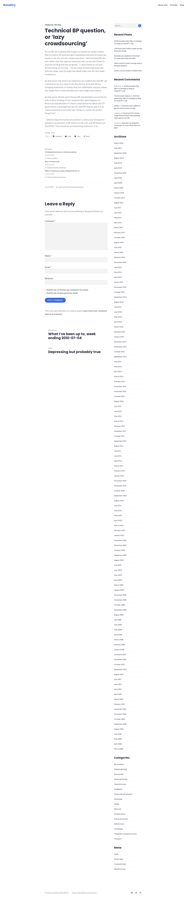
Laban (116, 106)
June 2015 (118, 267)
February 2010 (119, 530)
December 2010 (120, 481)
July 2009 (117, 565)
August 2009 (119, 560)
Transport (118, 839)
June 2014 (118, 312)
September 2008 (120, 610)
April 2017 (118, 222)
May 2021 (118, 148)
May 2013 (118, 366)
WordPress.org (119, 869)
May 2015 (118, 272)
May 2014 (118, 317)
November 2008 (120, 600)
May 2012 (118, 416)
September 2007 (120, 669)
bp (57, 187)
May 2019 (118, 163)
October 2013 (119, 352)
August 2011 (119, 446)
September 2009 (120, 555)
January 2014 (119, 337)
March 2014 (118, 327)
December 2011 (120, 431)
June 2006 (118, 734)
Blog (182, 5)
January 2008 (119, 649)
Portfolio (173, 5)
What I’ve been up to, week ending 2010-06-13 (62, 171)
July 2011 (117, 451)
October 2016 (119, 237)
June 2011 (118, 456)
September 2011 (120, 441)
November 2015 (120, 262)
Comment (50, 221)
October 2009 (119, 550)
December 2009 (120, 540)
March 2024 (118, 143)
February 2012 (119, 426)
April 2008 (118, 635)
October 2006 (119, 719)
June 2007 (118, 684)
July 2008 (117, 620)
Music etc (117, 809)
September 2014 (120, 297)
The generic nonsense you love (125, 834)
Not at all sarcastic (121, 819)
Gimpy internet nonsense (123, 794)
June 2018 (118, 178)
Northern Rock (119, 814)
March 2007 (118, 699)
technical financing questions (73, 187)
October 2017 (119, 198)
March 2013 (118, 376)
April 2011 (118, 461)
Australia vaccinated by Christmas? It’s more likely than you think (127, 125)
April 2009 (118, 580)
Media (116, 804)
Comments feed (120, 864)
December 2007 (120, 654)
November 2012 (120, 391)
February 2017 (119, 232)
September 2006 (120, 724)
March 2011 (118, 466)
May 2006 (118, 739)
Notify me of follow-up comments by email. (68, 289)
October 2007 (119, 664)
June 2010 (118, 510)
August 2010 (119, 501)
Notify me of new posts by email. (62, 293)
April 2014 (118, 322)
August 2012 (119, 401)
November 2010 (120, 486)
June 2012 (118, 411)
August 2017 (119, 203)
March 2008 (118, 640)
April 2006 (118, 744)
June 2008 (118, 625)
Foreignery (118, 789)
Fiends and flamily (120, 779)
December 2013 (120, 342)
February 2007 (119, 704)
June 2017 (118, 213)
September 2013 (120, 357)
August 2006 (119, 729)
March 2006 (118, 749)
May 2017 (118, 218)
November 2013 (120, 347)
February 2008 (119, 644)
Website (49, 278)
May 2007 (118, 689)
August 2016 (119, 242)
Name (48, 255)
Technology (118, 829)
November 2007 (120, 659)
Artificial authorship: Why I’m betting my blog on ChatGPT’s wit (126, 88)
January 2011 (119, 476)
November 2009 (120, 545)
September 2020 (120, 153)
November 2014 (120, 287)
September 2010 (120, 496)
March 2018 (118, 188)
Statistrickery (119, 824)
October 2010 (119, 491)
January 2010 (119, 535)
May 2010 (118, 515)
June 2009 (118, 570)
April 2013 (118, 371)
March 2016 (118, 252)
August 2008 (119, 615)
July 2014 (117, 307)
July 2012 (117, 406)
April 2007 (118, 694)
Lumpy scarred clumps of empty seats (128, 71)
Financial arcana (53, 25)
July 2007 (117, 679)
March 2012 (118, 421)
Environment (118, 774)
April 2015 (118, 277)
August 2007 (119, 674)
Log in (116, 854)
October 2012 (119, 396)
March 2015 (118, 282)
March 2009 (118, 585)
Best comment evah (52, 161)
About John (162, 5)
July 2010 (117, 505)
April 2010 (118, 520)
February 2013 (119, 381)
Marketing (118, 799)
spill (60, 187)
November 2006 (120, 714)
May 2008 (118, 630)
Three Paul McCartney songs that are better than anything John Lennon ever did (127, 115)
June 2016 (118, 247)
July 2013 (117, 361)
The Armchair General (122, 96)
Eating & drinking (120, 769)
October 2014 (119, 292)
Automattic (92, 893)
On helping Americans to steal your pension (61, 152)
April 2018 (118, 183)
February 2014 (119, 332)
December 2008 (120, 595)
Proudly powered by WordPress (57, 893)
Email (48, 267)
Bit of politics (119, 764)
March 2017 (118, 227)
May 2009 (118, 575)
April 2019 (118, 168)
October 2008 (119, 605)
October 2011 (119, 436)
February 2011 (119, 471)
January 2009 (119, 590)
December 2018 (120, 173)
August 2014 (119, 302)
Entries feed (118, 859)
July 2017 (117, 208)
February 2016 (119, 257)
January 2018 (119, 193)
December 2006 (120, 709)
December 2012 (120, 386)
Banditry (9, 5)
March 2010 (118, 525)
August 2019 (119, 158)
